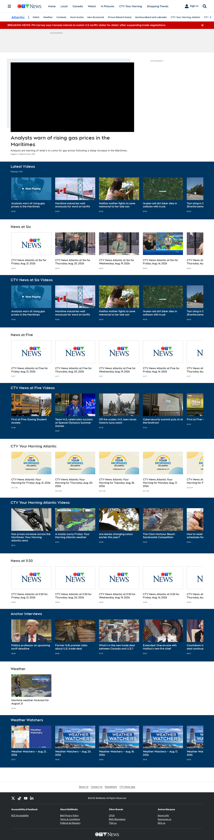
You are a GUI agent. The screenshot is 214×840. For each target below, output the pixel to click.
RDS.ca (161, 823)
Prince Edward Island (119, 17)
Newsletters (111, 786)
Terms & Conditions (70, 819)
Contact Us (96, 786)
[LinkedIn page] (32, 798)
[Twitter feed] (13, 798)
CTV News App (127, 786)
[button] (197, 195)
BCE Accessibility (20, 815)
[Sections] (9, 6)
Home (52, 6)
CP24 (112, 815)
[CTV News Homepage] (29, 6)
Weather (48, 17)
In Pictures (107, 6)
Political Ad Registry (70, 823)
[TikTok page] (19, 798)
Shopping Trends (157, 6)
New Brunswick (95, 17)
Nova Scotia (77, 17)
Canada (78, 6)
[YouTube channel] (26, 798)
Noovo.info (163, 815)
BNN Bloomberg (117, 819)
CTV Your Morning (130, 6)
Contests (61, 17)
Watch (92, 6)
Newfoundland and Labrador (151, 17)
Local (64, 6)
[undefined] (31, 195)
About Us (83, 786)
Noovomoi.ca (164, 819)
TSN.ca (113, 823)
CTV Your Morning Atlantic (185, 17)
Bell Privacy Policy (69, 815)
